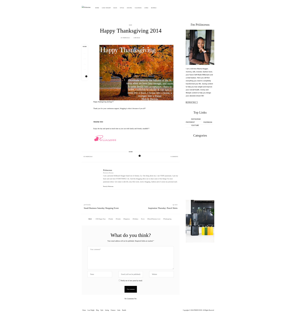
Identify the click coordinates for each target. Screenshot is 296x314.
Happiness (127, 219)
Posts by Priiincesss (108, 186)
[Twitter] (85, 56)
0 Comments (174, 156)
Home (97, 7)
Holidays (135, 219)
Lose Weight (106, 7)
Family (111, 219)
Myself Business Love (154, 219)
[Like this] (84, 77)
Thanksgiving (167, 219)
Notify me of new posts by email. (132, 281)
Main (130, 25)
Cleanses (138, 7)
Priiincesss (126, 37)
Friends (118, 219)
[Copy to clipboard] (85, 72)
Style (122, 7)
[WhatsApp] (85, 67)
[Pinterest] (85, 61)
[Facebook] (85, 51)
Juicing (129, 7)
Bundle (153, 7)
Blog (115, 7)
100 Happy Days (101, 219)
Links (146, 7)
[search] (160, 7)
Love (143, 219)
